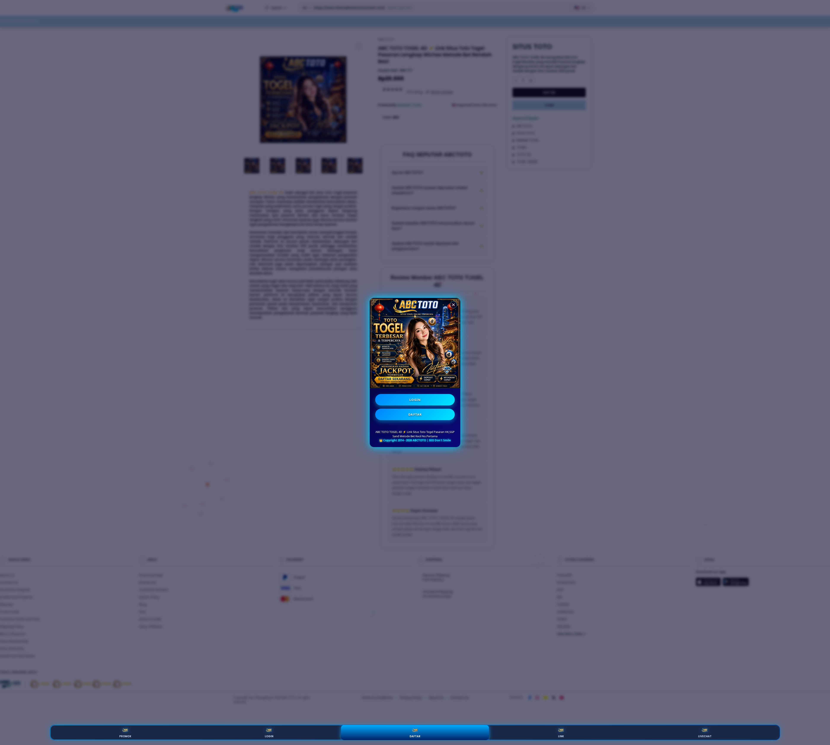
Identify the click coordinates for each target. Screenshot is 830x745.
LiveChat (705, 736)
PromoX (125, 736)
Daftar (415, 736)
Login (269, 736)
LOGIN (415, 400)
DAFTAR (415, 414)
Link (561, 736)
